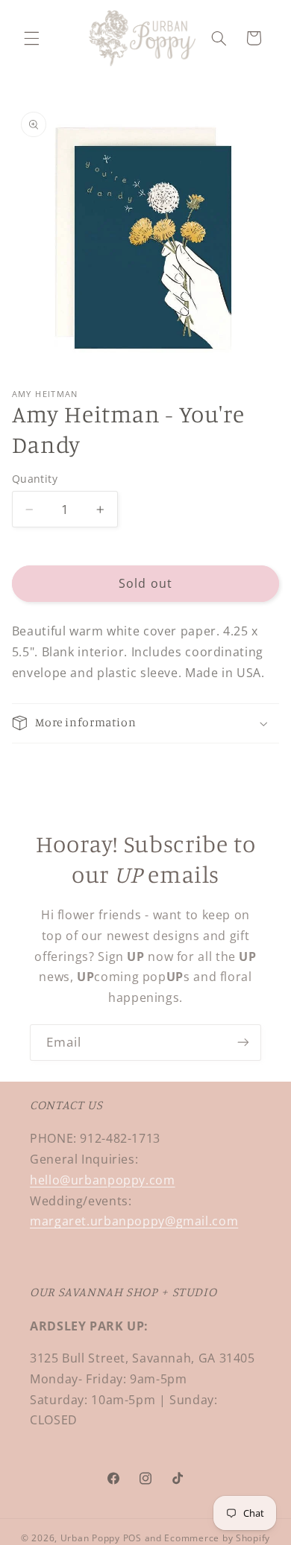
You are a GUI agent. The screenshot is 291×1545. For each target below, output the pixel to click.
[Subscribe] (243, 1042)
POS (132, 1538)
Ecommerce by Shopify (217, 1538)
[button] (31, 38)
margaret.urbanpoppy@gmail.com (134, 1221)
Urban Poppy (90, 1538)
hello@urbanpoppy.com (102, 1180)
